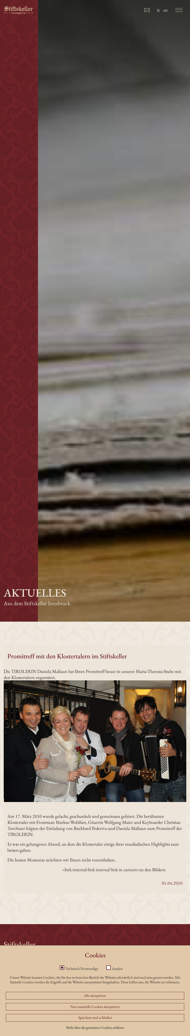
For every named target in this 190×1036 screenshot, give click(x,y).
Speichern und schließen (95, 1017)
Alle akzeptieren (95, 995)
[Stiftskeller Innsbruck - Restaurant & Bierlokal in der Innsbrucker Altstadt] (18, 10)
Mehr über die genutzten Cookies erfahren (95, 1027)
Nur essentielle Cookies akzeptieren (95, 1006)
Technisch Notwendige (81, 968)
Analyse (117, 968)
